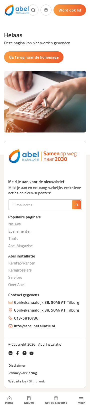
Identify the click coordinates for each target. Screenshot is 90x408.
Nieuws (29, 402)
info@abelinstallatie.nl (34, 326)
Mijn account (46, 10)
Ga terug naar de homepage (33, 57)
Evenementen (20, 231)
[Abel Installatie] (17, 10)
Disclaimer (17, 365)
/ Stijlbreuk (36, 381)
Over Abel (16, 285)
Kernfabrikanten (21, 263)
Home (9, 402)
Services (15, 277)
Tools (13, 238)
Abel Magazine (20, 246)
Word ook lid (69, 10)
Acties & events (56, 402)
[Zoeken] (33, 10)
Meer (81, 402)
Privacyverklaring (22, 373)
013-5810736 (26, 318)
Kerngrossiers (20, 270)
